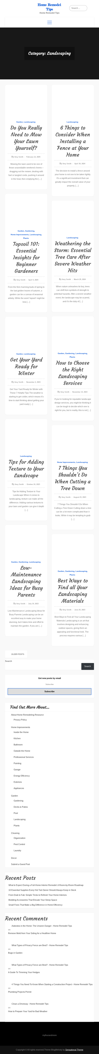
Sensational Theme (74, 1050)
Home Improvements (20, 235)
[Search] (79, 8)
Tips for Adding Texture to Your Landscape (26, 469)
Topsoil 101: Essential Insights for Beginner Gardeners (26, 257)
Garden (19, 122)
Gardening (29, 231)
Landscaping (29, 122)
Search (8, 661)
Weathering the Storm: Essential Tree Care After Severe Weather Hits (72, 257)
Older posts (17, 654)
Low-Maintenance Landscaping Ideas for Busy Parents (26, 581)
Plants (26, 238)
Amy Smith (18, 157)
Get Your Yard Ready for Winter (26, 366)
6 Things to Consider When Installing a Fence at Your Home (72, 141)
